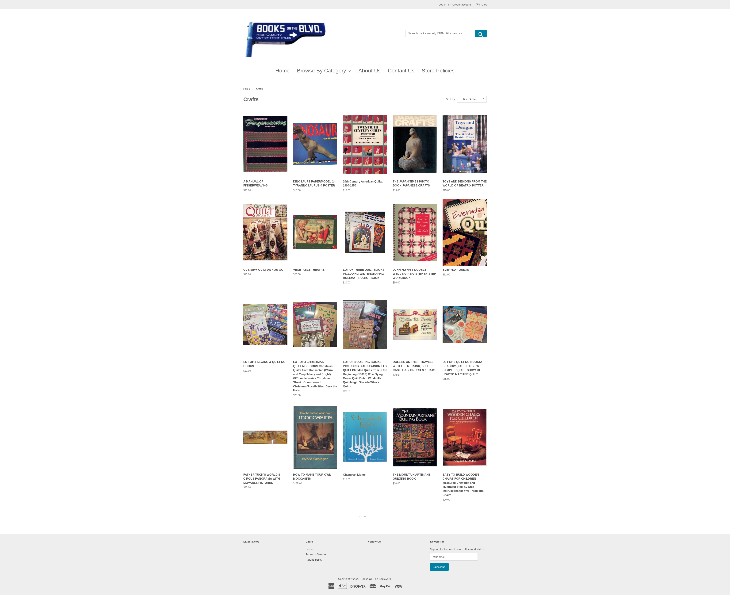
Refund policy (314, 559)
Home (282, 71)
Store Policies (438, 71)
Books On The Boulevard (376, 578)
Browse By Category (322, 71)
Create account (461, 4)
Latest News (251, 541)
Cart (484, 4)
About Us (369, 71)
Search (310, 549)
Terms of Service (316, 554)
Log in (442, 4)
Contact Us (401, 71)
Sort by (450, 99)
